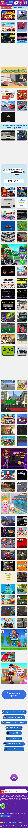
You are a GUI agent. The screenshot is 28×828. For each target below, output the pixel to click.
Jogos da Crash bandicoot (14, 712)
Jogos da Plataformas (14, 717)
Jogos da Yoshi (14, 728)
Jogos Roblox (14, 733)
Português (7, 816)
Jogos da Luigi (14, 738)
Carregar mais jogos (14, 694)
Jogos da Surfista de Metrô (14, 722)
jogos (21, 822)
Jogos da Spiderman (14, 743)
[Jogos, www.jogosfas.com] (10, 3)
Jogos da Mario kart (14, 749)
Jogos (25, 799)
